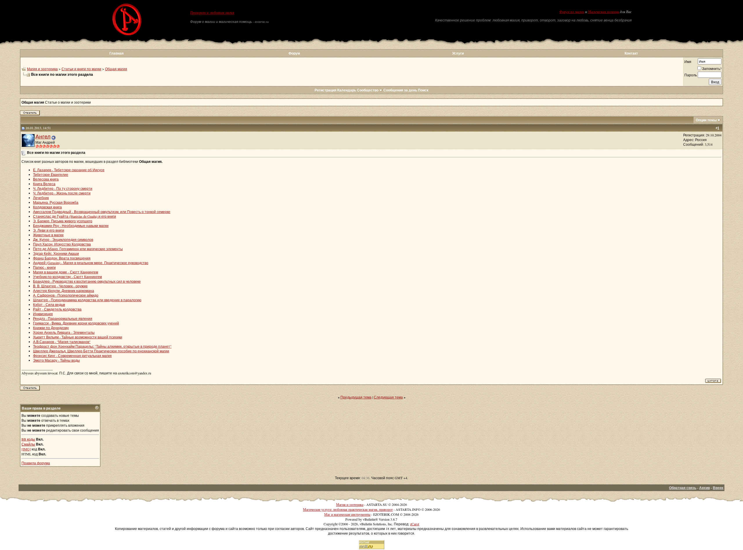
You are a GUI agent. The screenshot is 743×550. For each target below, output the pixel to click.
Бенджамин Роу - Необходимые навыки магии (71, 225)
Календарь (346, 90)
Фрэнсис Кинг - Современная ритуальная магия (72, 355)
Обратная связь (682, 487)
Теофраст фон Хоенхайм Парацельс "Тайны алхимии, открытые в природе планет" (102, 346)
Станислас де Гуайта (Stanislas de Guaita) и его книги (74, 216)
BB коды (28, 439)
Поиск (423, 90)
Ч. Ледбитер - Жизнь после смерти (62, 193)
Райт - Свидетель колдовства (57, 309)
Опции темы (706, 120)
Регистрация (325, 90)
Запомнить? (712, 68)
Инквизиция (43, 313)
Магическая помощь (603, 12)
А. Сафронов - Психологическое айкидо (65, 295)
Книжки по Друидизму (51, 327)
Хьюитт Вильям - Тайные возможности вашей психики (77, 337)
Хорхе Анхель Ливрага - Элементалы (64, 332)
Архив (704, 487)
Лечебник (41, 197)
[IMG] (26, 449)
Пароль (690, 75)
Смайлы (28, 444)
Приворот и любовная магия (212, 13)
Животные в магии (48, 234)
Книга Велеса (44, 183)
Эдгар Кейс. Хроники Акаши (56, 253)
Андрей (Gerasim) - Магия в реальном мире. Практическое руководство (90, 262)
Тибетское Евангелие (50, 174)
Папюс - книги (44, 267)
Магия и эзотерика (42, 68)
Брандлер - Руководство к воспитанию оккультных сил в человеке (87, 281)
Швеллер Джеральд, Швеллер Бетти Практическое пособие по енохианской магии (101, 351)
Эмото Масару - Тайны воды (56, 360)
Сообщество (367, 90)
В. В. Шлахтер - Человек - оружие (60, 286)
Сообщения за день (400, 90)
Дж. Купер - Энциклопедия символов (63, 239)
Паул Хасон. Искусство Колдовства (62, 244)
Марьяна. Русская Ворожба (55, 202)
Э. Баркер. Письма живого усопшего (62, 221)
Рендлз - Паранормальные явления (62, 318)
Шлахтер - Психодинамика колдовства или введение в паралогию (87, 299)
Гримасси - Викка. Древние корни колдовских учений (76, 323)
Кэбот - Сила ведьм (49, 304)
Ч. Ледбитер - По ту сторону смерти (62, 188)
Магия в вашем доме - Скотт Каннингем (65, 272)
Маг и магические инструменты (347, 514)
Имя (687, 61)
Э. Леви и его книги (48, 230)
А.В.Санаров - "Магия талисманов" (62, 341)
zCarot (414, 524)
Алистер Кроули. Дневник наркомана (63, 290)
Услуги (458, 53)
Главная (116, 53)
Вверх (718, 487)
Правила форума (35, 463)
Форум (294, 53)
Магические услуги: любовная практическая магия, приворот (348, 509)
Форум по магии (571, 12)
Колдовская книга (47, 207)
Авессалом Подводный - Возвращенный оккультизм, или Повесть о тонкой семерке (101, 211)
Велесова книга (46, 179)
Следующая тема (388, 397)
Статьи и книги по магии (81, 68)
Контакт (631, 53)
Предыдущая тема (356, 397)
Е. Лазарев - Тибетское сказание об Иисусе (68, 169)
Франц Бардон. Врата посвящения (62, 258)
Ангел (43, 136)
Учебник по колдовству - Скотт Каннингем (67, 276)
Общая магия (116, 68)
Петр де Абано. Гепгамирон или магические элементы (78, 248)
